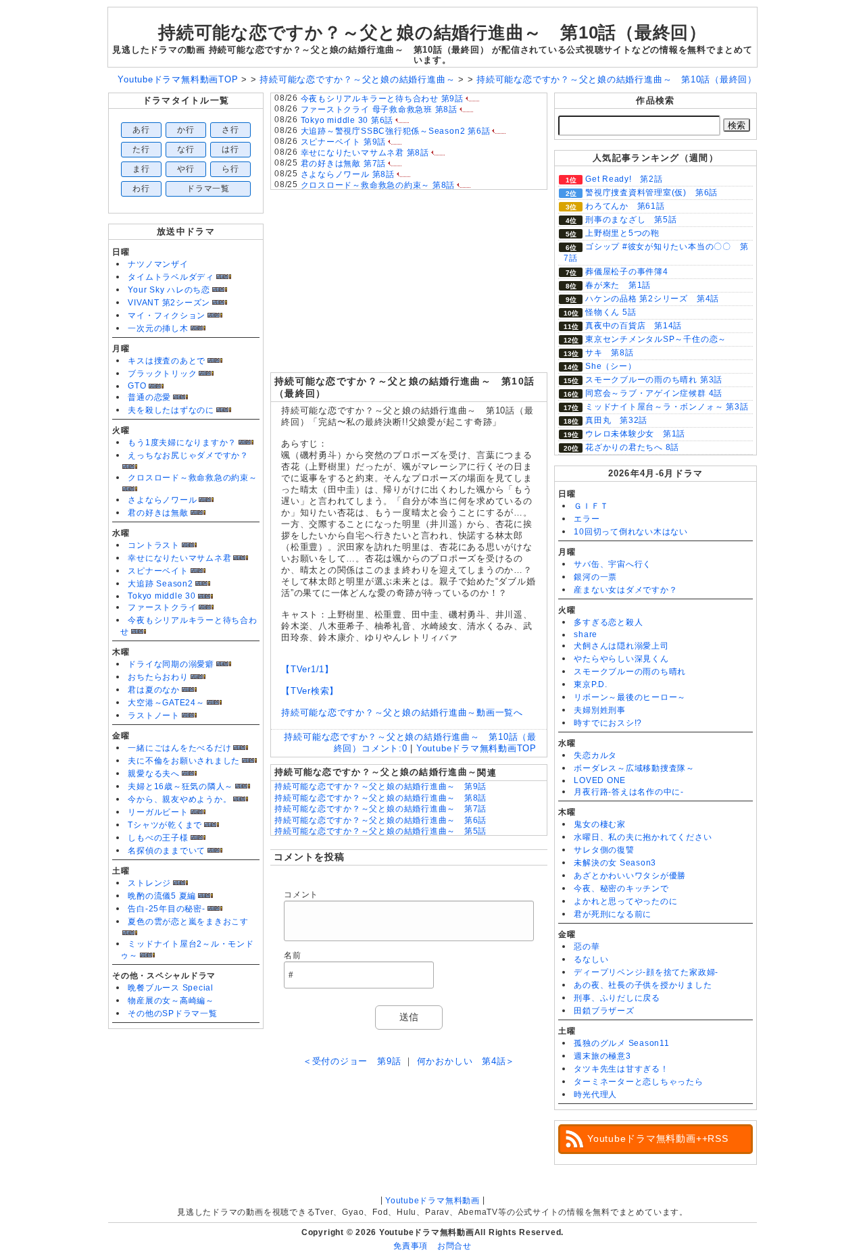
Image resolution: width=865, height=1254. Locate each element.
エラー (586, 519)
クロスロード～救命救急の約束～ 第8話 (378, 185)
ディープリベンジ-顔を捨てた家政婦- (646, 972)
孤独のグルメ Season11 (622, 1043)
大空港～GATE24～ (166, 702)
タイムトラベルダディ (171, 277)
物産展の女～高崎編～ (171, 1000)
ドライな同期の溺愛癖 (171, 664)
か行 (186, 129)
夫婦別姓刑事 (600, 710)
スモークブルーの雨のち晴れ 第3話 (653, 379)
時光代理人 (595, 1094)
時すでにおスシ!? (608, 723)
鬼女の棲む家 (600, 824)
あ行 (141, 129)
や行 (186, 169)
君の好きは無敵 (158, 513)
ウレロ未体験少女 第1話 (635, 433)
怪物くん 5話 (610, 312)
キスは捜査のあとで (166, 361)
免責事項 (410, 1246)
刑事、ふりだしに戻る (617, 998)
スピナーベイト (158, 571)
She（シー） (610, 366)
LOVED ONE (600, 780)
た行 (141, 149)
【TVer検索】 (310, 691)
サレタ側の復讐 (604, 850)
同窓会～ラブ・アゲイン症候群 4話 (653, 393)
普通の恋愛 (149, 397)
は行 (230, 149)
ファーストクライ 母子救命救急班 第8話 (379, 109)
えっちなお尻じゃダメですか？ (188, 455)
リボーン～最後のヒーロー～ (630, 697)
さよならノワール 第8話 (348, 174)
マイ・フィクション (166, 315)
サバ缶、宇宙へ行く (612, 564)
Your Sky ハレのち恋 (169, 290)
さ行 (230, 129)
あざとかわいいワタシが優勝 (630, 875)
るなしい (591, 959)
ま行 (141, 169)
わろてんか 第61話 (625, 206)
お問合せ (454, 1246)
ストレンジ (149, 883)
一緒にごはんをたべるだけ (179, 748)
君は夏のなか (154, 690)
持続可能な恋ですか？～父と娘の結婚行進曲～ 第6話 (380, 820)
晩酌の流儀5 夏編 (162, 896)
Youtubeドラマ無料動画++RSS (657, 1138)
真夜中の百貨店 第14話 (633, 325)
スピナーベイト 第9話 (343, 142)
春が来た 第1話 (618, 285)
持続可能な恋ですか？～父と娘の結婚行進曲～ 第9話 (380, 786)
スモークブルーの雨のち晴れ (630, 671)
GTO (137, 386)
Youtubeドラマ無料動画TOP (476, 748)
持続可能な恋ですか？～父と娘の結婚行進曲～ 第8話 (380, 798)
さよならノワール (162, 500)
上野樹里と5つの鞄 (622, 233)
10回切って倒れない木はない (631, 531)
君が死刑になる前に (612, 914)
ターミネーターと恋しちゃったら (638, 1081)
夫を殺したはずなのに (171, 410)
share (585, 634)
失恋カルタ (595, 755)
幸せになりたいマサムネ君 (179, 558)
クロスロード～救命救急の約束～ (192, 477)
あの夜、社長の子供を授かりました (643, 985)
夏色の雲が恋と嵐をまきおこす (188, 921)
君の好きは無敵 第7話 (343, 163)
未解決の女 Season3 (615, 863)
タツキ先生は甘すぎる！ (621, 1069)
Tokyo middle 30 (162, 596)
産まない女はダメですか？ (625, 590)
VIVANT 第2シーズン (169, 302)
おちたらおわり (158, 677)
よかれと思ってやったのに (625, 901)
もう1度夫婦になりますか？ (182, 442)
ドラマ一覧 (208, 188)
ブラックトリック (162, 373)
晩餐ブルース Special (171, 988)
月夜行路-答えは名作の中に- (629, 792)
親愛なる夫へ (154, 773)
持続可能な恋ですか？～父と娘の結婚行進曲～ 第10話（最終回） (432, 32)
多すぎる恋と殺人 (608, 622)
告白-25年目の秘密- (166, 908)
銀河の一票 (595, 577)
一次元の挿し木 (158, 328)
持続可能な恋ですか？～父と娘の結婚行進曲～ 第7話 (380, 809)
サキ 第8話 (609, 352)
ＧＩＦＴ (591, 506)
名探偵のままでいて (166, 850)
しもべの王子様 (158, 838)
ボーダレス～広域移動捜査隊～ (634, 768)
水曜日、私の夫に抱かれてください (643, 837)
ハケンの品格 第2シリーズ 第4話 (652, 298)
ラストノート (154, 715)
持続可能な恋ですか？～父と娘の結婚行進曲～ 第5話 (380, 831)
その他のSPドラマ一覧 (172, 1013)
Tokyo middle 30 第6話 (347, 120)
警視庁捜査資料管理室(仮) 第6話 (651, 192)
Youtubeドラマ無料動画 (432, 1200)
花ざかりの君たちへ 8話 (632, 447)
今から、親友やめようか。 (179, 799)
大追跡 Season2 (160, 583)
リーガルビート (158, 812)
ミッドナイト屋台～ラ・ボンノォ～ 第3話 (666, 406)
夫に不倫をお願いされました (184, 761)
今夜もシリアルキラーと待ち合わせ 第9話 (382, 99)
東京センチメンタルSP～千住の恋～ (655, 339)
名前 (292, 955)
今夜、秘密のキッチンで (621, 888)
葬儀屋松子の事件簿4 (626, 271)
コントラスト (154, 545)
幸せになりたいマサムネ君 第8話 (365, 153)
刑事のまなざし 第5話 (630, 219)
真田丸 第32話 (616, 420)
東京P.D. (591, 684)
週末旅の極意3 (602, 1056)
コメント (301, 894)
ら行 (230, 169)
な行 (186, 149)
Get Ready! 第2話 (624, 179)
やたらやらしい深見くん (621, 658)
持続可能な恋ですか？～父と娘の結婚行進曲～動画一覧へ (402, 712)
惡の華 (586, 946)
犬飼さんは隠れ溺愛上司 (621, 646)
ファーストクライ (162, 607)
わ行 (141, 188)
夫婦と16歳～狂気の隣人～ (180, 786)
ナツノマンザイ (158, 264)
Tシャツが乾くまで (165, 825)
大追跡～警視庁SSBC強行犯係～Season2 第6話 (396, 131)
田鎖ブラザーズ (604, 1010)
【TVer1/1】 (307, 669)
